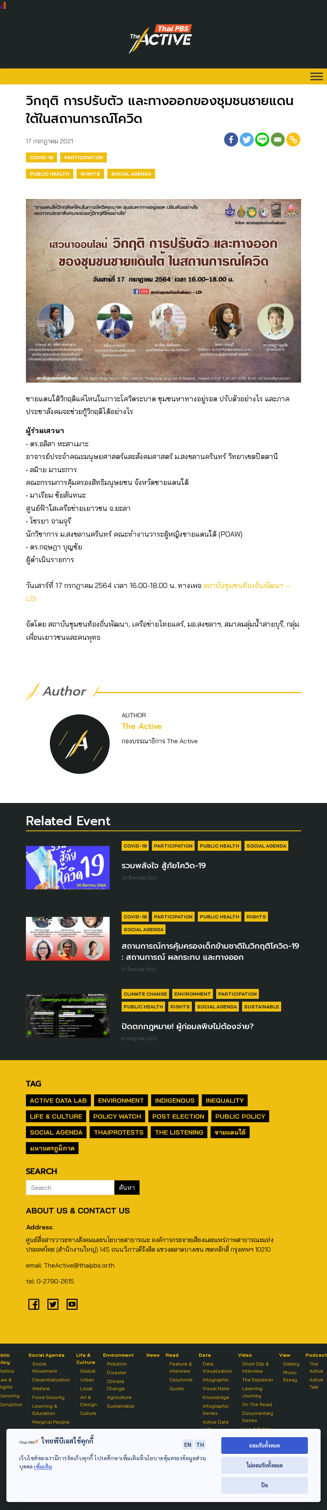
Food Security (48, 1397)
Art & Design (88, 1400)
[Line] (262, 140)
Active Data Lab (58, 1100)
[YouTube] (72, 1304)
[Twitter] (247, 140)
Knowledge (216, 1397)
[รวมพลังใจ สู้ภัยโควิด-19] (68, 871)
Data (205, 1355)
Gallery (291, 1364)
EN (187, 1444)
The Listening (179, 1132)
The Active (142, 726)
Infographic (216, 1380)
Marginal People (51, 1422)
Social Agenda (131, 174)
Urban (87, 1380)
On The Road (257, 1404)
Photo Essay (290, 1376)
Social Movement (44, 1367)
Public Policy (240, 1116)
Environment (192, 994)
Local (86, 1388)
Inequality (225, 1100)
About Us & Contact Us (78, 1210)
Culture (88, 1413)
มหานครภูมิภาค (52, 1148)
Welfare (41, 1388)
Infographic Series (216, 1409)
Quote (176, 1388)
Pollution (117, 1364)
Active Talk (316, 1383)
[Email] (278, 140)
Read (172, 1355)
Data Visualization (217, 1367)
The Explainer (257, 1380)
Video (245, 1355)
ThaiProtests (119, 1132)
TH (200, 1444)
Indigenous (175, 1100)
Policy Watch (117, 1116)
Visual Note (216, 1388)
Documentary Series (257, 1416)
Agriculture (119, 1397)
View (284, 1355)
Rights (90, 174)
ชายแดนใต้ (230, 1132)
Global (87, 1371)
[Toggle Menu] (316, 76)
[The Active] (160, 39)
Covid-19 (41, 157)
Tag (33, 1084)
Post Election (178, 1116)
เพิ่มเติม (43, 1466)
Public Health (49, 174)
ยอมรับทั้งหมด (264, 1445)
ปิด (264, 1485)
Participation (83, 157)
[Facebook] (231, 140)
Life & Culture (56, 1116)
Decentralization (51, 1380)
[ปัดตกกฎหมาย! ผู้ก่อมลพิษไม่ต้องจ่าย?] (68, 1019)
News (153, 1355)
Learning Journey (252, 1392)
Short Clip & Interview (255, 1367)
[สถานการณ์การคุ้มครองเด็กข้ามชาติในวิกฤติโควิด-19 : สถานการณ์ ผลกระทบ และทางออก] (68, 942)
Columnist (181, 1380)
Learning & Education (44, 1409)
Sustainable (261, 1007)
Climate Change (145, 994)
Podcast (316, 1355)
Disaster (116, 1372)
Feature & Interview (180, 1367)
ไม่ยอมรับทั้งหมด (264, 1465)
